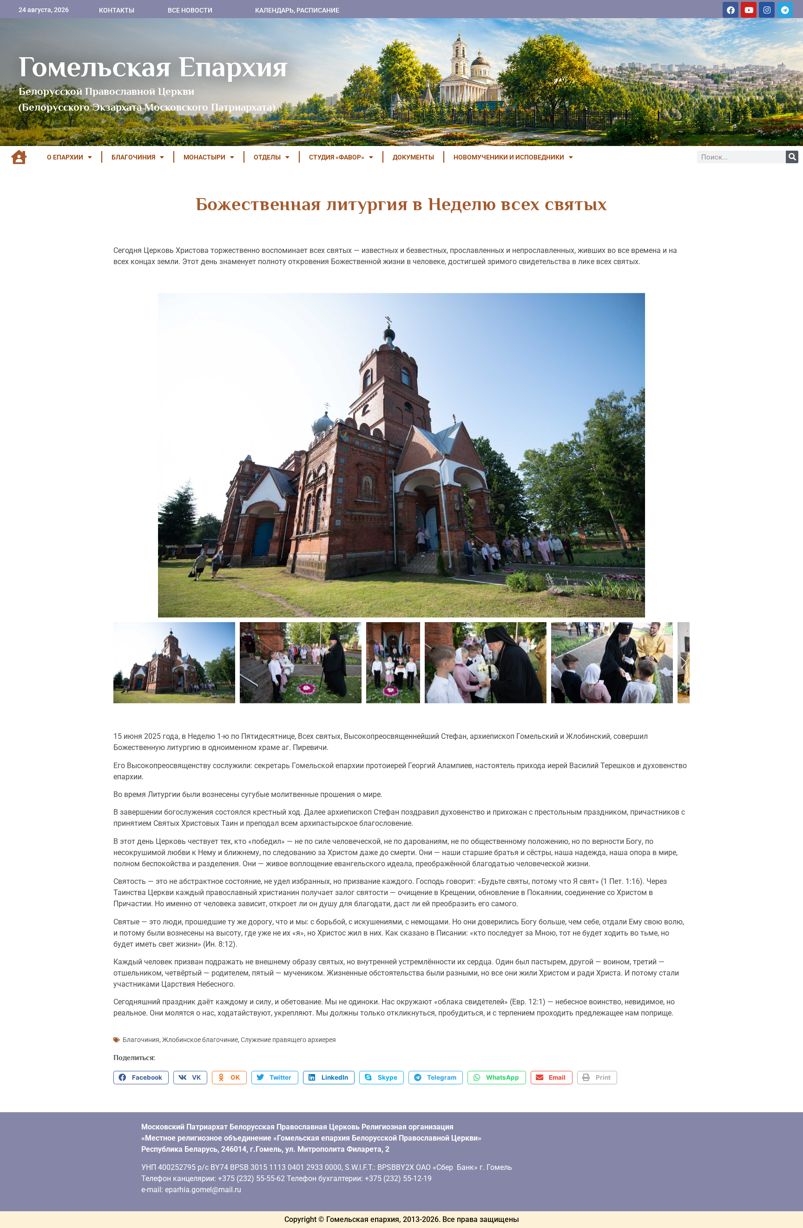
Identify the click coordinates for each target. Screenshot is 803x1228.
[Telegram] (785, 10)
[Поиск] (792, 157)
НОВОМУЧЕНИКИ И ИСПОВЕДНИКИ (509, 157)
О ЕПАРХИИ (65, 157)
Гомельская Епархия (153, 66)
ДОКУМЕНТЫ (413, 157)
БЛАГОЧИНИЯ (133, 157)
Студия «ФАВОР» (336, 157)
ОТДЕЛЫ (267, 157)
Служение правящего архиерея (288, 1039)
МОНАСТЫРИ (204, 157)
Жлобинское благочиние (200, 1039)
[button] (141, 1078)
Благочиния (141, 1039)
